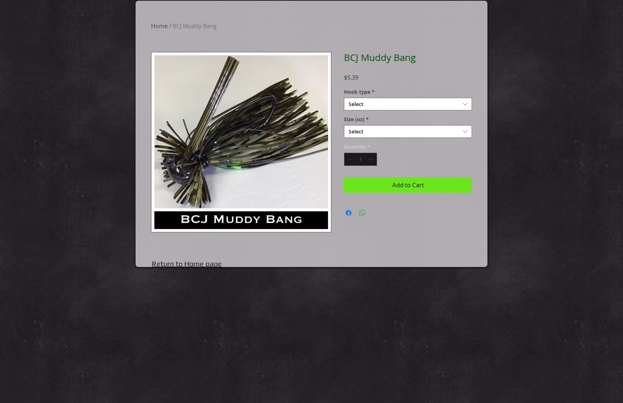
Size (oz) (356, 119)
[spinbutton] (360, 159)
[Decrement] (349, 159)
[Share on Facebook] (348, 213)
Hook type (359, 92)
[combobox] (408, 104)
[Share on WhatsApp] (362, 213)
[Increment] (371, 159)
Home (159, 26)
